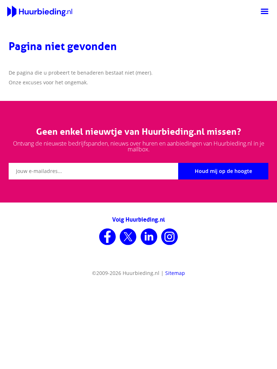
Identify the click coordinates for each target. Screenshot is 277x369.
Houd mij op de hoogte (223, 171)
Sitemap (175, 273)
